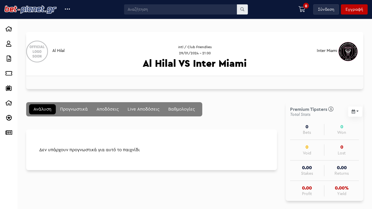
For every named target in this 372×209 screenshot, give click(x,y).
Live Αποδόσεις (144, 109)
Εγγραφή (354, 9)
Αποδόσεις (107, 109)
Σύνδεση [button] (326, 9)
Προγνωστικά (74, 109)
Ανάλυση (42, 109)
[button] (67, 9)
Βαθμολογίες (181, 109)
